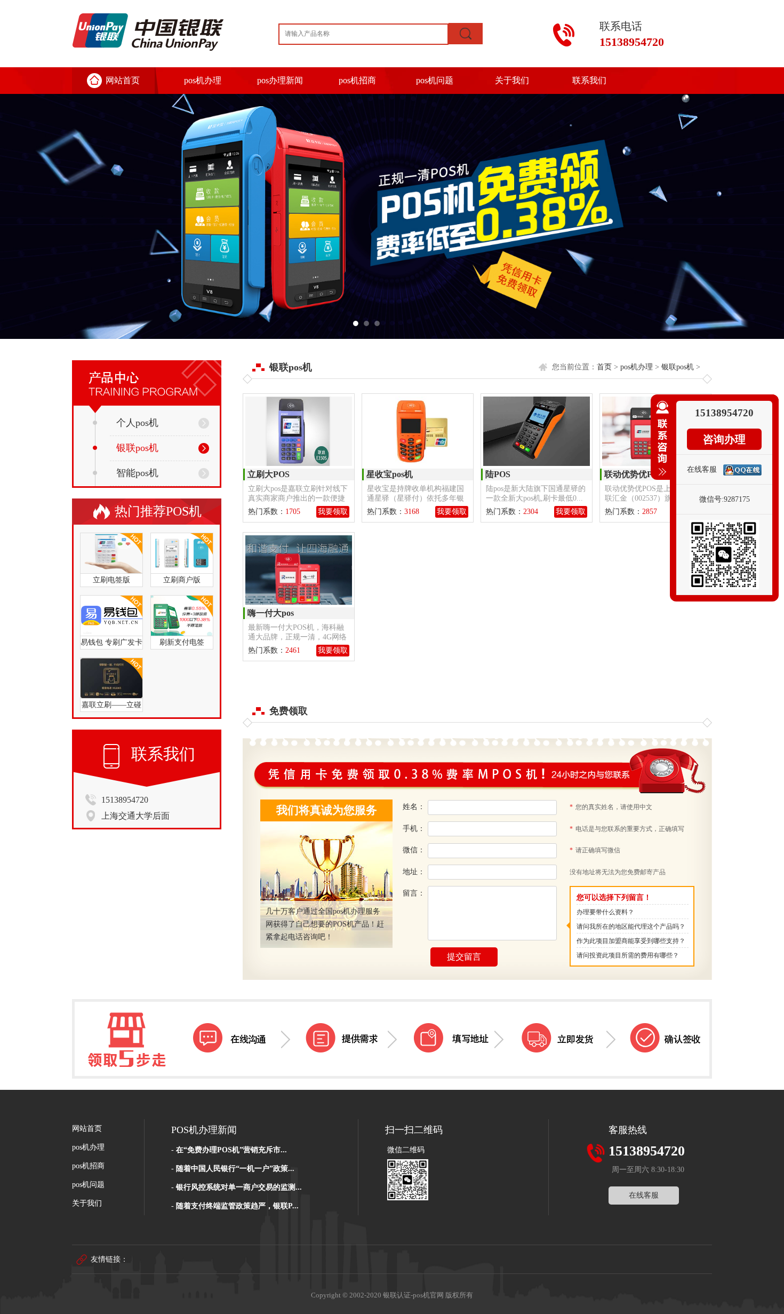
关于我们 (512, 80)
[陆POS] (536, 431)
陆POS (497, 474)
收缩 (660, 443)
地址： (414, 872)
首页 (604, 367)
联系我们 (589, 80)
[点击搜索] (466, 33)
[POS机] (392, 216)
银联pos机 (137, 447)
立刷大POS (268, 474)
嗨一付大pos (270, 613)
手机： (414, 829)
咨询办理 (724, 439)
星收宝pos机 (389, 474)
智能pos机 (137, 473)
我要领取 (333, 512)
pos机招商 (357, 80)
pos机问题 (434, 80)
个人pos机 (137, 422)
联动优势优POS (633, 474)
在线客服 (644, 1195)
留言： (414, 893)
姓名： (414, 807)
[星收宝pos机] (417, 431)
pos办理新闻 (280, 80)
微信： (414, 850)
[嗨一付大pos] (298, 570)
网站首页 (123, 80)
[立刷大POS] (298, 431)
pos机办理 (202, 80)
